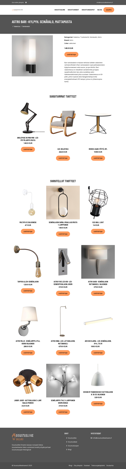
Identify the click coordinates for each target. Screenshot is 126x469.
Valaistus (17, 26)
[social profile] (26, 2)
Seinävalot (26, 26)
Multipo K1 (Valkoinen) (28, 222)
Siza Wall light (98, 222)
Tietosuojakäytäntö (98, 465)
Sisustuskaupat (88, 10)
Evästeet (87, 465)
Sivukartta (109, 465)
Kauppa (109, 10)
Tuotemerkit (84, 37)
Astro (100, 37)
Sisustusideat (73, 10)
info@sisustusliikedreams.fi (105, 2)
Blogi (99, 10)
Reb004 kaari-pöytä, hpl (98, 149)
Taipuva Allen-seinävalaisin (28, 281)
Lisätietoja (71, 54)
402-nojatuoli (63, 149)
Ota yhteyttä (78, 465)
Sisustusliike (60, 10)
